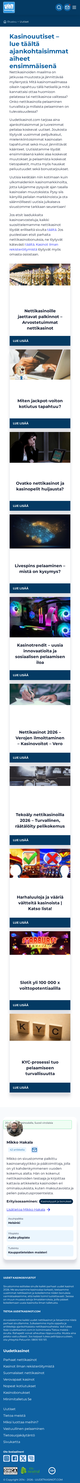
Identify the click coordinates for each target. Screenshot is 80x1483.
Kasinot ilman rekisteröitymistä (28, 1366)
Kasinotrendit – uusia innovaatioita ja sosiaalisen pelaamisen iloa (40, 654)
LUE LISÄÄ (21, 341)
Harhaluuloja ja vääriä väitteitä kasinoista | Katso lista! (40, 903)
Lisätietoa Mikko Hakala (26, 1210)
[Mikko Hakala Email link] (34, 1149)
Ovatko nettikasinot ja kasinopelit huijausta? (40, 486)
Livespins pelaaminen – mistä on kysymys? (40, 568)
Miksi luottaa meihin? (20, 1422)
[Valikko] (74, 7)
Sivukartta (11, 1442)
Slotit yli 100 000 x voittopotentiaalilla (40, 985)
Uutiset (9, 1409)
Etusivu (12, 21)
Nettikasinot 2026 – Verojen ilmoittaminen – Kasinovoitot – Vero (40, 738)
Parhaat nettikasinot (20, 1360)
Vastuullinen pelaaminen (23, 1429)
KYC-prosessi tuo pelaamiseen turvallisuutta (40, 1068)
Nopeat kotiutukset (19, 1386)
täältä (51, 230)
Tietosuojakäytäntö (19, 1435)
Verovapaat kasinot (19, 1379)
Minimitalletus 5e (17, 1399)
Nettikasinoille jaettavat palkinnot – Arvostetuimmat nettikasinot (40, 319)
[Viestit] (67, 7)
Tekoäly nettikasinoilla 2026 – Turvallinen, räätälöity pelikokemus (40, 820)
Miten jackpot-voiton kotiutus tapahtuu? (40, 403)
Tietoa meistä (14, 1416)
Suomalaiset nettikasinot (24, 1373)
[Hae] (59, 7)
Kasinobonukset (16, 1393)
